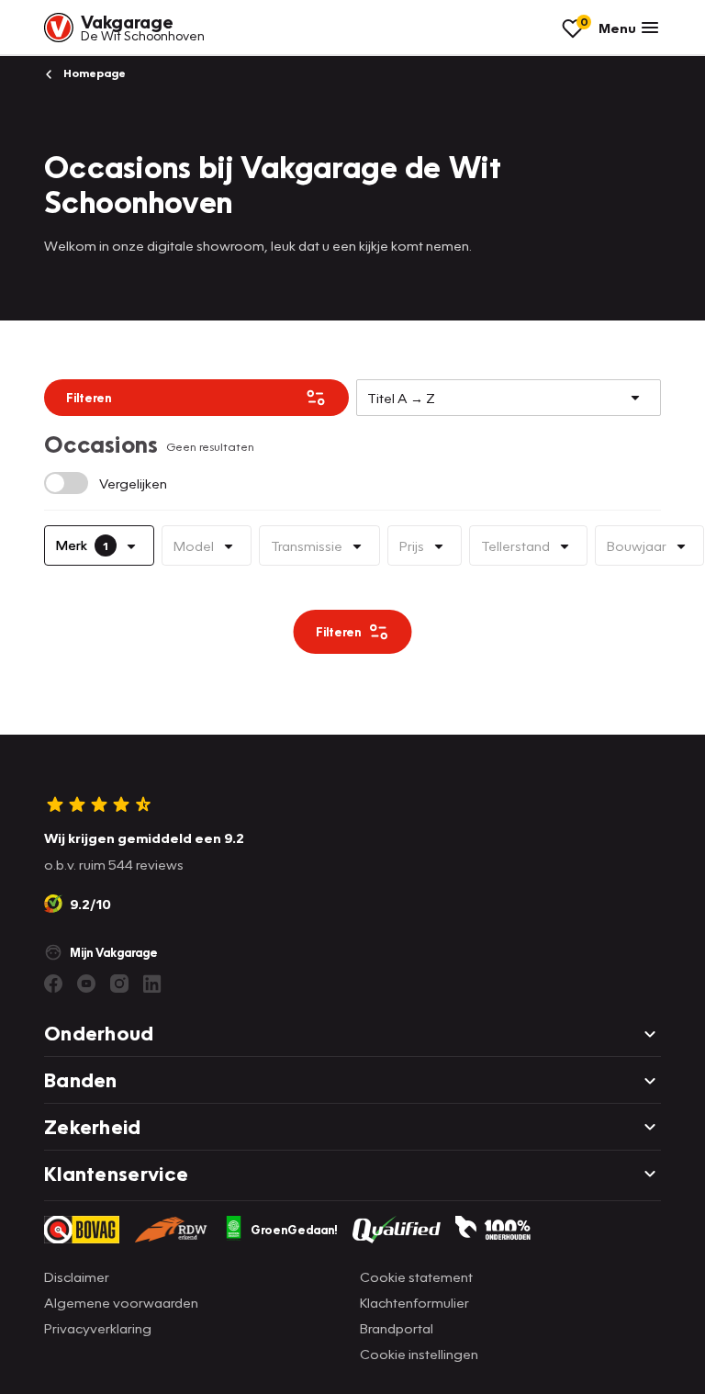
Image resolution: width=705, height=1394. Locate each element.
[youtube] (86, 983)
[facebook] (53, 983)
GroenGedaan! (294, 1229)
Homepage (93, 73)
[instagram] (119, 983)
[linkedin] (152, 983)
